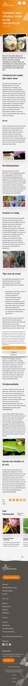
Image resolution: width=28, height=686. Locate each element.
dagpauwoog (17, 173)
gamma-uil (9, 193)
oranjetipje (18, 486)
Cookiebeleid (13, 354)
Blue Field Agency (18, 671)
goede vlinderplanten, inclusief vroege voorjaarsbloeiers (14, 407)
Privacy (14, 675)
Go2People (20, 670)
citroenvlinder (9, 175)
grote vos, (5, 179)
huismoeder (17, 193)
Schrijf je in (8, 660)
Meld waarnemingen (11, 577)
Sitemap (14, 681)
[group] (11, 533)
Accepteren (14, 348)
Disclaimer (14, 678)
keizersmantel (17, 177)
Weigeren (14, 352)
